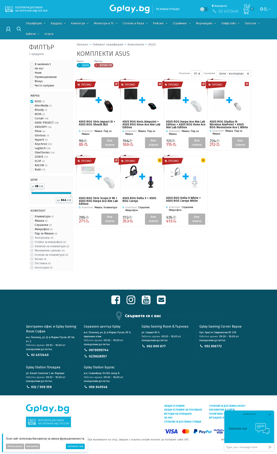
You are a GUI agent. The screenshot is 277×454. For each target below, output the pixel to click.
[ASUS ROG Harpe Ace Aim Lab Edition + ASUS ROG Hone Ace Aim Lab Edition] (185, 100)
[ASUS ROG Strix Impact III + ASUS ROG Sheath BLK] (98, 100)
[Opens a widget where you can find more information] (249, 431)
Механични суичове (49, 250)
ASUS (40, 101)
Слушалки (43, 225)
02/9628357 (98, 356)
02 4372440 (40, 355)
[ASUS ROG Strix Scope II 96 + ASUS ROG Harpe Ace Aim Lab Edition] (98, 176)
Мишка (41, 220)
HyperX (41, 139)
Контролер (44, 237)
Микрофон (44, 229)
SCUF (40, 161)
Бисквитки (32, 446)
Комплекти (136, 44)
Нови (38, 72)
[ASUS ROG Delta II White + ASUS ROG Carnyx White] (185, 176)
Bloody (41, 110)
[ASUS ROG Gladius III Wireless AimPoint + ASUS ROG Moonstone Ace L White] (229, 100)
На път (39, 68)
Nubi (40, 169)
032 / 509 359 (41, 387)
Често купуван (44, 85)
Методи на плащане (178, 413)
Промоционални (46, 77)
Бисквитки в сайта (222, 409)
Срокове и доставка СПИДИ (182, 421)
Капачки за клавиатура (52, 246)
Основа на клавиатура (51, 255)
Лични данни (15, 446)
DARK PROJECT (46, 122)
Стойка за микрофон (50, 242)
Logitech (42, 148)
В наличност (43, 64)
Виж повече (110, 143)
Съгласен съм (75, 446)
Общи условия (174, 405)
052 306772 (213, 346)
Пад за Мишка (46, 233)
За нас (168, 417)
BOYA (40, 114)
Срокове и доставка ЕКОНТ (227, 405)
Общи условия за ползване (183, 409)
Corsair (41, 118)
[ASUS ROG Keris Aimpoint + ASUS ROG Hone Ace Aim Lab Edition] (142, 100)
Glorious (42, 135)
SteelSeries (44, 152)
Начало (82, 44)
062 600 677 (156, 346)
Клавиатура (44, 216)
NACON (41, 165)
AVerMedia (43, 105)
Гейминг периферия (107, 44)
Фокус (39, 81)
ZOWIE (41, 157)
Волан (40, 259)
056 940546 (98, 387)
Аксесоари (44, 267)
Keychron (43, 144)
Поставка (43, 263)
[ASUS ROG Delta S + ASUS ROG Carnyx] (142, 176)
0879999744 (98, 350)
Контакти (220, 6)
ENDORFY (43, 127)
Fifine (40, 131)
